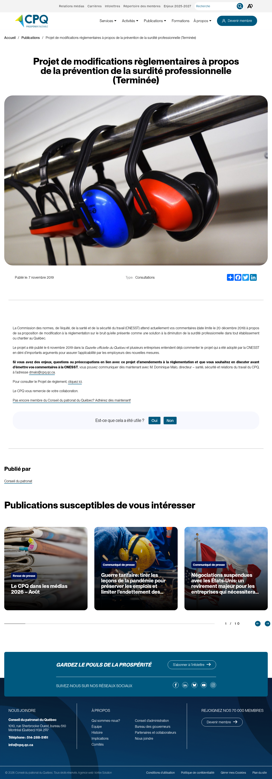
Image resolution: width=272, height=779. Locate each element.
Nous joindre (144, 738)
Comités (98, 744)
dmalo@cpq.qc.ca (42, 372)
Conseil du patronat (18, 481)
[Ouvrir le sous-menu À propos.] (210, 20)
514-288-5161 (28, 737)
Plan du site (259, 772)
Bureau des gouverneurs (152, 727)
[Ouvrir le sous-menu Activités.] (137, 20)
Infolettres (112, 6)
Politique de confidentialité (197, 772)
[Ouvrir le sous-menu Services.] (115, 20)
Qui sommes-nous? (106, 721)
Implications (100, 738)
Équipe (97, 727)
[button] (258, 623)
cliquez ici (75, 382)
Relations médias (71, 6)
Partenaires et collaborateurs (155, 733)
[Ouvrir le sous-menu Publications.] (165, 20)
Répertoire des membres (142, 6)
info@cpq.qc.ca (20, 745)
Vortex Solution (103, 772)
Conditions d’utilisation (160, 772)
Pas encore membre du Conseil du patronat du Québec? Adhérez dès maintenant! (72, 400)
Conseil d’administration (152, 721)
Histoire (97, 733)
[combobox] (220, 6)
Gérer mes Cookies (233, 772)
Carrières (95, 6)
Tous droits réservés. (65, 772)
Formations (180, 20)
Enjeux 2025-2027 (177, 6)
